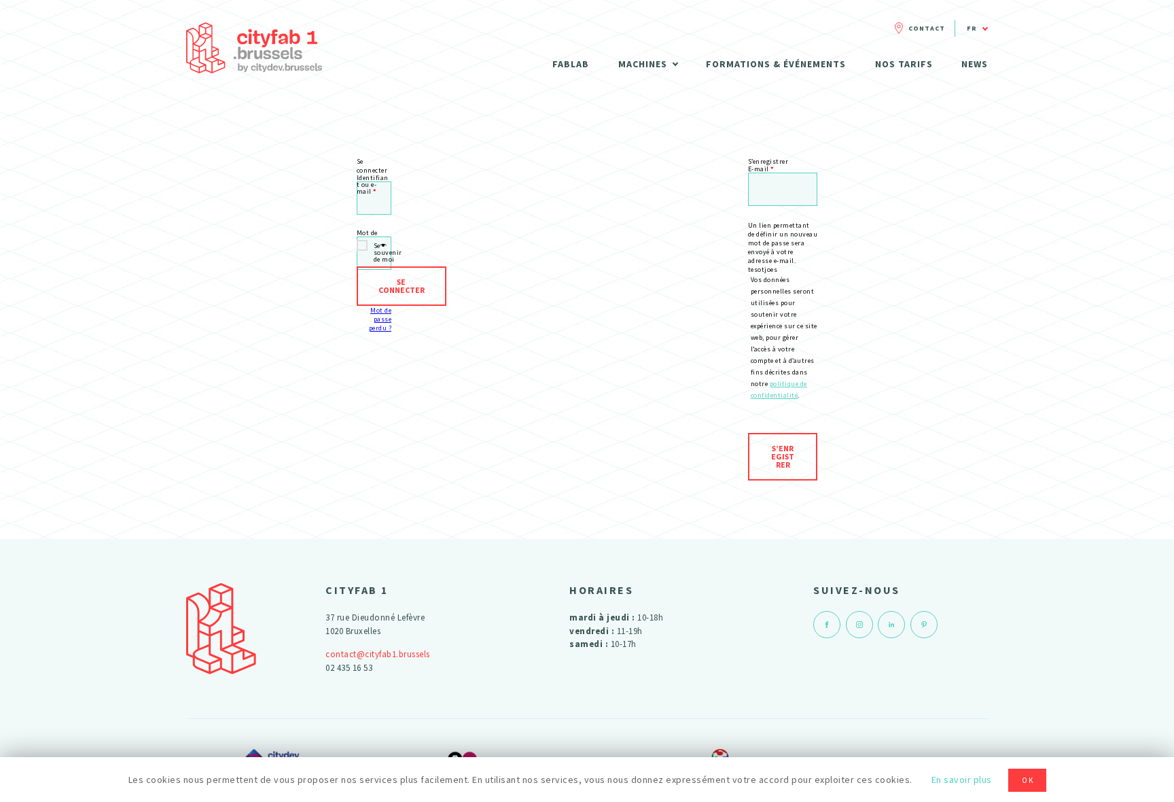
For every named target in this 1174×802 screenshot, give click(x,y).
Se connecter (401, 286)
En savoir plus (961, 779)
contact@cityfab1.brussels (377, 654)
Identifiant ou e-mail (373, 178)
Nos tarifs (904, 64)
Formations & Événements (776, 64)
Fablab (570, 64)
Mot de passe (368, 233)
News (974, 64)
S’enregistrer (782, 456)
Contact (926, 28)
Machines (642, 64)
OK (1028, 780)
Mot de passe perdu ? (380, 319)
